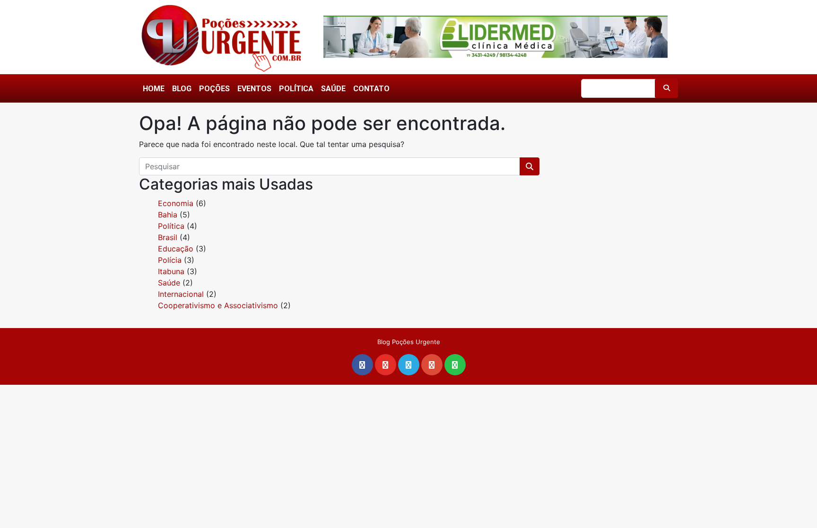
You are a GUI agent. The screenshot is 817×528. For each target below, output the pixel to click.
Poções (214, 88)
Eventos (254, 88)
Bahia (167, 214)
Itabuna (171, 271)
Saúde (333, 88)
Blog (181, 88)
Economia (175, 203)
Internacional (181, 294)
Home (154, 88)
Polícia (170, 260)
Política (296, 88)
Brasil (167, 237)
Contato (371, 88)
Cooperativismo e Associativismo (218, 305)
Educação (175, 248)
